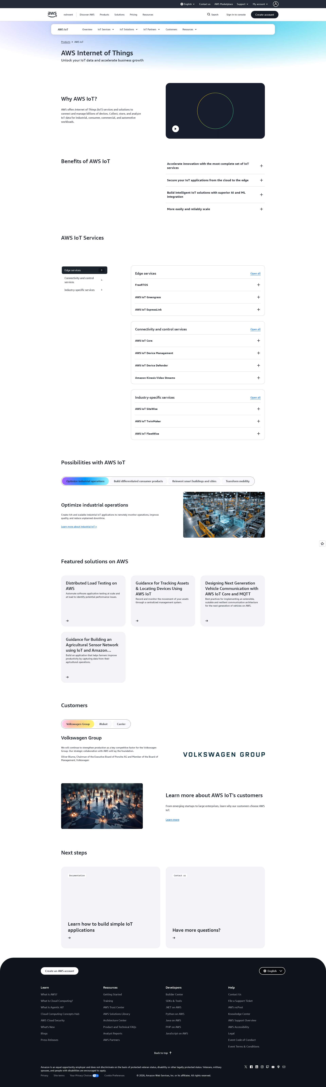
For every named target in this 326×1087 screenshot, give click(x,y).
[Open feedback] (322, 544)
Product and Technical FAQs (119, 1027)
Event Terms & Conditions (243, 1046)
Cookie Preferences (114, 1075)
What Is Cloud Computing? (57, 1000)
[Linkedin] (256, 1067)
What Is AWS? (49, 994)
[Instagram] (262, 1067)
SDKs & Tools (174, 1000)
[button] (87, 15)
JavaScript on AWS (177, 1033)
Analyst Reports (112, 1033)
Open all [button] (255, 273)
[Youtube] (273, 1067)
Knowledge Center (239, 1014)
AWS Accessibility (238, 1027)
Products (65, 41)
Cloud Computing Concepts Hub (60, 1014)
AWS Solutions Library (116, 1014)
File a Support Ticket (240, 1000)
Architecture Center (114, 1020)
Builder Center (174, 994)
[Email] (284, 1067)
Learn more (172, 819)
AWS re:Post (235, 1007)
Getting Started (112, 994)
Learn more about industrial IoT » (79, 526)
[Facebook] (251, 1067)
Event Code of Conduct (242, 1040)
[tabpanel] (163, 515)
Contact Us (234, 994)
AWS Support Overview (242, 1020)
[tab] (85, 481)
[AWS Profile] (275, 4)
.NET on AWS (173, 1007)
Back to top (161, 1053)
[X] (245, 1067)
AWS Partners (111, 1040)
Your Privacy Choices (81, 1075)
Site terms (59, 1075)
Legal (231, 1033)
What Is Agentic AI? (52, 1007)
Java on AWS (173, 1020)
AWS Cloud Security (53, 1020)
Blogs (44, 1033)
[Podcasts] (278, 1067)
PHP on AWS (173, 1027)
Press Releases (49, 1040)
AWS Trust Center (113, 1007)
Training (108, 1000)
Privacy (44, 1075)
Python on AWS (175, 1014)
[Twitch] (267, 1067)
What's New (48, 1027)
